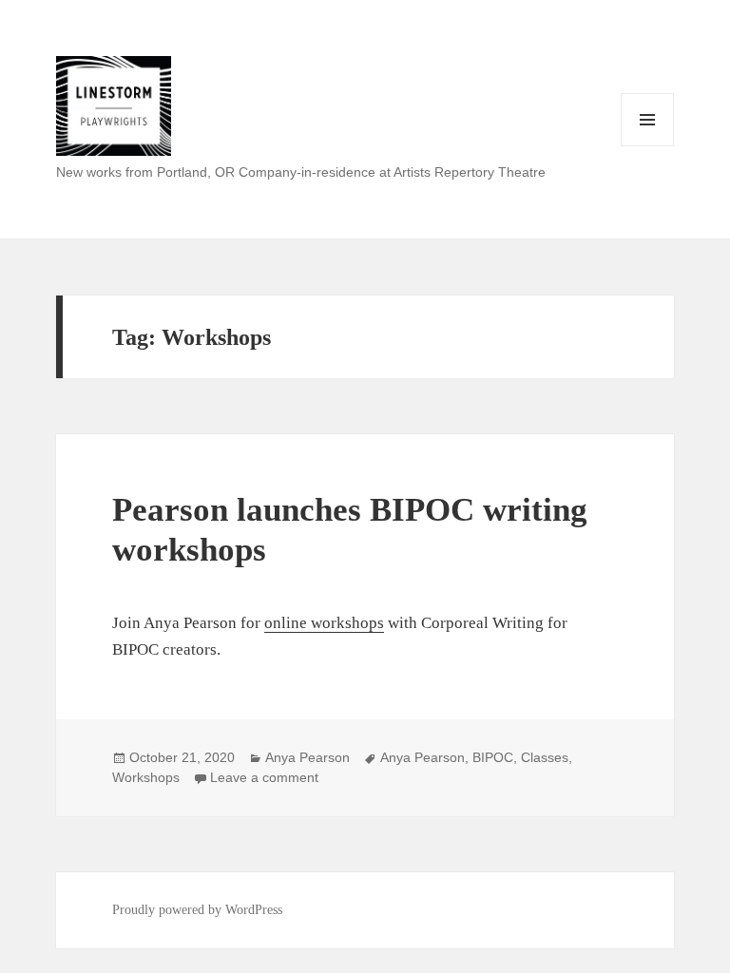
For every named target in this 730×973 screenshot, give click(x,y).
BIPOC (492, 757)
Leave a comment (264, 777)
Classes (544, 757)
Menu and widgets (648, 145)
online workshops (324, 623)
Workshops (146, 777)
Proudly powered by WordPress (197, 910)
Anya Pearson (307, 757)
